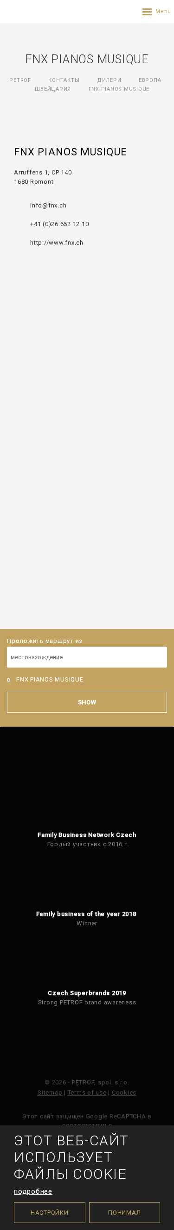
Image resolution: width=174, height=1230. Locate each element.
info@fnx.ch (48, 205)
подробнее (33, 1191)
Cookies (124, 1092)
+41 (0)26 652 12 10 (59, 224)
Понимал (124, 1212)
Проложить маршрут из (45, 640)
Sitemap (50, 1092)
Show (87, 702)
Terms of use (87, 1092)
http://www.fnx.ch (57, 242)
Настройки (50, 1212)
